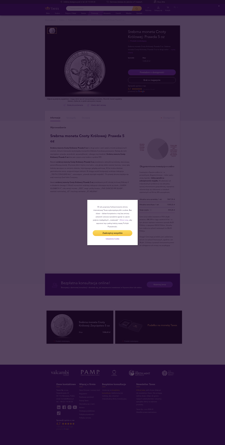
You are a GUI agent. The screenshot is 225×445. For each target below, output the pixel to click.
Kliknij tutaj (124, 220)
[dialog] (112, 222)
